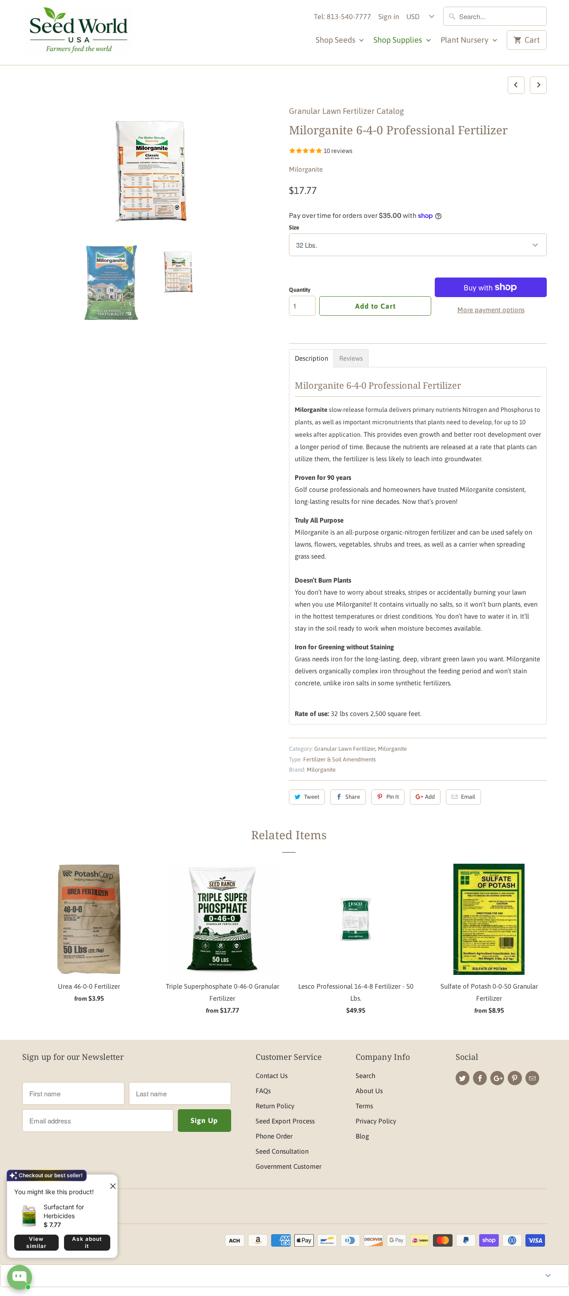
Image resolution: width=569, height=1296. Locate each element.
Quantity (299, 289)
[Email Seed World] (532, 1078)
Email (468, 796)
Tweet (311, 796)
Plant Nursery (465, 39)
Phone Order (274, 1136)
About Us (369, 1091)
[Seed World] (77, 32)
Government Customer (288, 1166)
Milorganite (306, 169)
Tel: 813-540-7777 (342, 16)
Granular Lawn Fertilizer (344, 748)
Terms (364, 1106)
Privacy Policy (376, 1121)
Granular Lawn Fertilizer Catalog (346, 111)
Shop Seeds (336, 39)
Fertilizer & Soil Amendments (339, 759)
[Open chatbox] (19, 1277)
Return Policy (275, 1106)
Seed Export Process (285, 1121)
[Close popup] (109, 1182)
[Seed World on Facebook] (480, 1078)
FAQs (263, 1091)
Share (352, 796)
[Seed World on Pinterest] (514, 1078)
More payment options (491, 310)
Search (365, 1075)
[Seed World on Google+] (497, 1078)
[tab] (311, 358)
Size (294, 227)
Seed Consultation (282, 1151)
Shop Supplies (398, 39)
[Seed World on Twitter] (462, 1078)
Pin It (392, 796)
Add (430, 796)
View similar (36, 1242)
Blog (362, 1136)
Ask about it (87, 1242)
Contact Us (272, 1075)
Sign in (388, 16)
